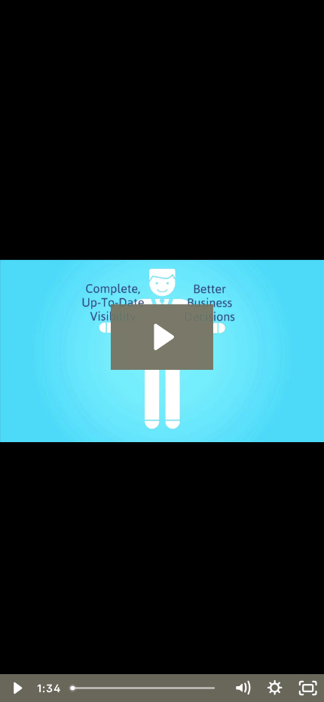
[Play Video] (16, 688)
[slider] (146, 688)
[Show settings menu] (274, 688)
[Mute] (242, 688)
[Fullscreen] (308, 688)
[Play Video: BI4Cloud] (161, 337)
